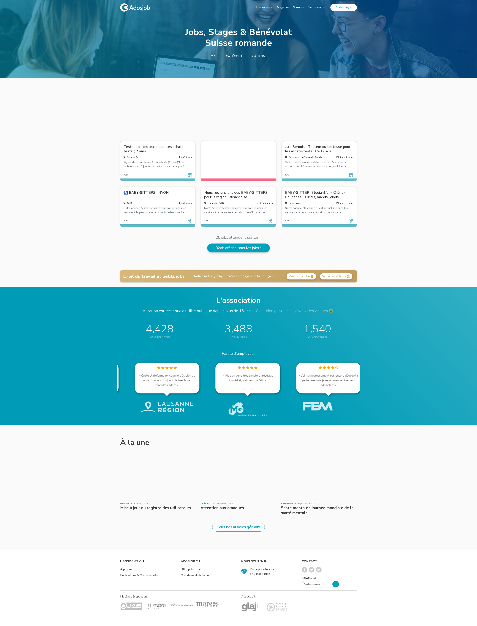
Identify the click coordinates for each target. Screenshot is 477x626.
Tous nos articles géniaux (238, 526)
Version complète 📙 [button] (301, 276)
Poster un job (343, 7)
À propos (126, 569)
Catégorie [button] (235, 56)
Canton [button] (259, 56)
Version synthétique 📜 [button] (336, 276)
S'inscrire (299, 7)
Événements (288, 503)
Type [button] (213, 56)
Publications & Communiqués (139, 575)
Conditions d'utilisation (195, 575)
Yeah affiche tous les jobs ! (238, 247)
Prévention (127, 503)
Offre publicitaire (191, 569)
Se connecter (317, 7)
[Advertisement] (238, 108)
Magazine (283, 7)
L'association (264, 7)
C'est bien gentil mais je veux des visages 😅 (295, 310)
